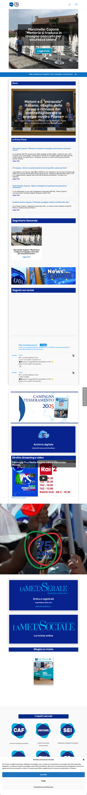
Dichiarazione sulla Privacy (45, 792)
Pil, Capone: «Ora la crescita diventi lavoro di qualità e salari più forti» (40, 168)
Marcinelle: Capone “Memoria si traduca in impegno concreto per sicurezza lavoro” (43, 34)
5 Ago (20, 355)
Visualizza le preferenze (43, 787)
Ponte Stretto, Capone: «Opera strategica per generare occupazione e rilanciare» (40, 186)
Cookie (33, 792)
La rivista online (43, 635)
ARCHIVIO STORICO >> (43, 606)
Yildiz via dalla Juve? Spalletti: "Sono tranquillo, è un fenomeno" (44, 74)
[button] (83, 760)
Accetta (43, 775)
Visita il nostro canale (18, 498)
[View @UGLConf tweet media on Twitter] (20, 366)
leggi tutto (16, 161)
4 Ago (20, 372)
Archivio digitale (43, 444)
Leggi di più (43, 51)
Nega (43, 781)
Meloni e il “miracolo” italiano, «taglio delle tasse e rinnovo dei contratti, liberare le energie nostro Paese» (43, 109)
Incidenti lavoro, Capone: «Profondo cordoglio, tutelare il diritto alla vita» (41, 202)
